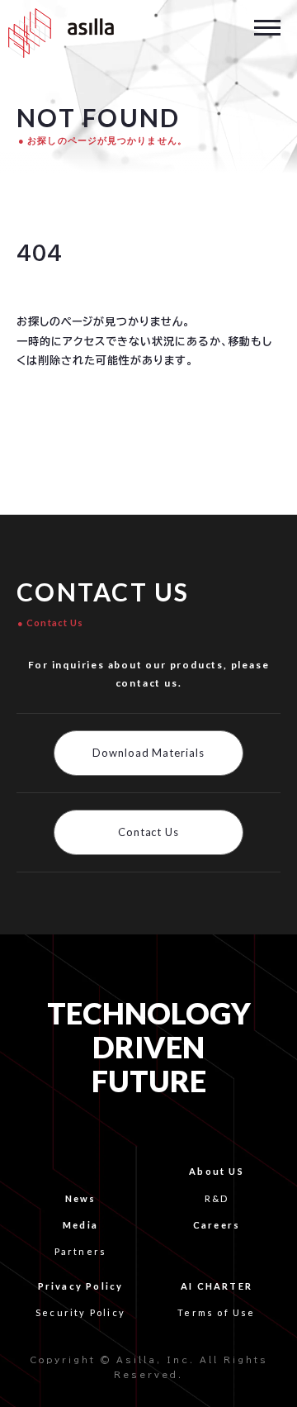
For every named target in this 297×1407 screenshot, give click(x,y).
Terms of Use (216, 1312)
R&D (217, 1198)
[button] (267, 26)
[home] (57, 33)
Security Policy (80, 1312)
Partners (80, 1251)
